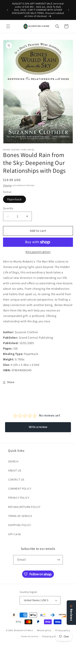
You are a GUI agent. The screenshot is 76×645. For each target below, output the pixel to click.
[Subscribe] (58, 559)
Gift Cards (14, 534)
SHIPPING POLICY (19, 525)
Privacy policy (62, 630)
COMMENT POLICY (19, 488)
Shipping (7, 185)
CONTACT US (16, 479)
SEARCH (13, 461)
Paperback (14, 199)
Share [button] (11, 382)
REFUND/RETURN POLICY (24, 507)
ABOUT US (14, 470)
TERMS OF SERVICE (20, 516)
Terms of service (29, 636)
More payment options (38, 251)
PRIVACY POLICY (18, 497)
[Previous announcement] (7, 9)
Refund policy (44, 630)
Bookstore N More (23, 630)
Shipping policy (50, 636)
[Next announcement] (68, 9)
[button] (8, 26)
